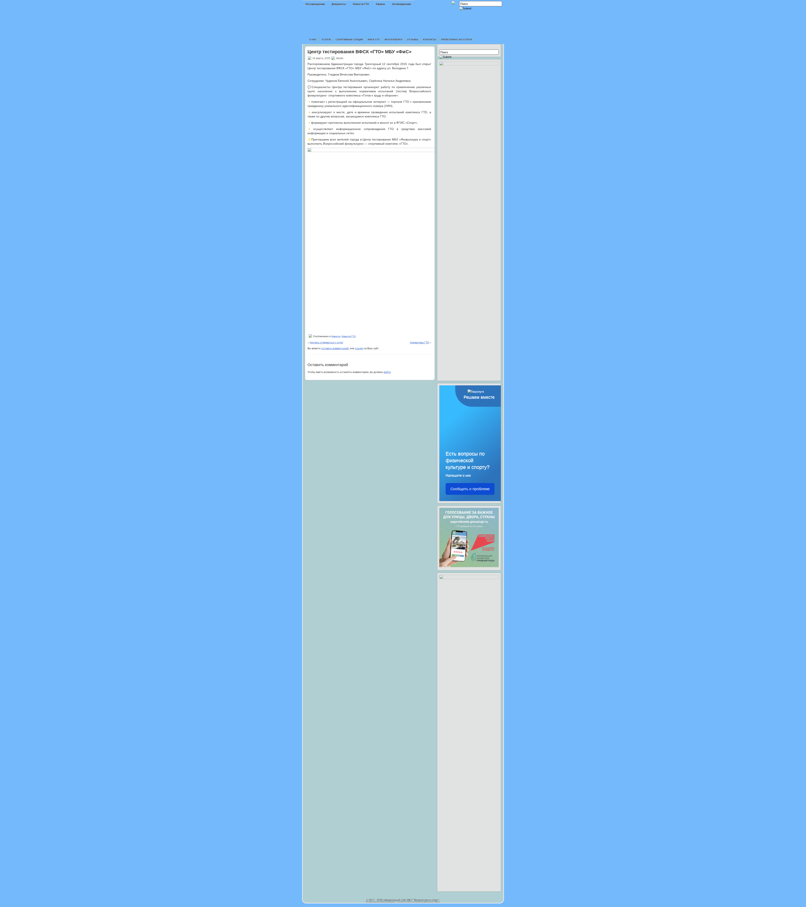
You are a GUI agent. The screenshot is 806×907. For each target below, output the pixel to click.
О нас (313, 39)
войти (387, 372)
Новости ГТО (361, 4)
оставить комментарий (335, 348)
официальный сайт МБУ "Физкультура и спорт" (411, 900)
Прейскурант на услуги (456, 39)
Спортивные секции (349, 39)
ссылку (359, 348)
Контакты (429, 39)
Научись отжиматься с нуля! (326, 342)
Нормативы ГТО (419, 342)
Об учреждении (315, 4)
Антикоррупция (401, 4)
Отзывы (412, 39)
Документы (339, 4)
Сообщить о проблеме (470, 489)
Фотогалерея (393, 39)
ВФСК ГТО (374, 39)
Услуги (326, 39)
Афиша (380, 4)
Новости (335, 336)
